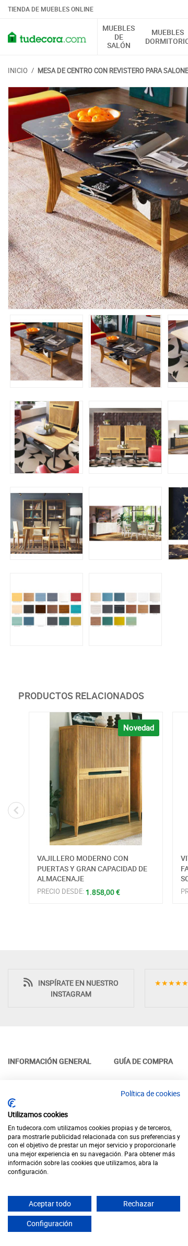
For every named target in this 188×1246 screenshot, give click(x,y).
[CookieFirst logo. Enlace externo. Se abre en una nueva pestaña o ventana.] (12, 1103)
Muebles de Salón (118, 37)
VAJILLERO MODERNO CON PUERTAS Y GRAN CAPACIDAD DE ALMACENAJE (92, 868)
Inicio (18, 70)
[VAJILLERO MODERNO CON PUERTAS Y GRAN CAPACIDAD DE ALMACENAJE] (95, 778)
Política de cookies (150, 1093)
